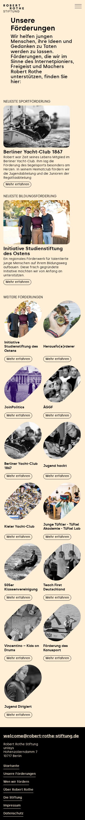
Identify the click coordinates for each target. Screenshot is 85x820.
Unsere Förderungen (19, 774)
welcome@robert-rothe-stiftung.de (41, 735)
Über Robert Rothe (18, 790)
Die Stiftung (12, 797)
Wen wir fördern (16, 782)
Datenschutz (13, 813)
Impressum (12, 805)
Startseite (11, 766)
